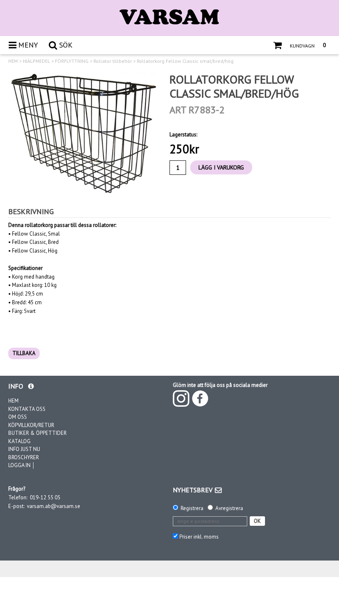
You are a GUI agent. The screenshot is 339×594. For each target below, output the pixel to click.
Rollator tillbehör (112, 61)
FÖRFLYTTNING (71, 61)
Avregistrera (229, 508)
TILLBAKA (24, 353)
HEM (13, 61)
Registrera (192, 508)
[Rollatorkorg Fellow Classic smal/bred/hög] (82, 133)
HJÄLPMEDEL (36, 61)
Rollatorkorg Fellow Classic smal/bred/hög (185, 61)
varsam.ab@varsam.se (53, 506)
